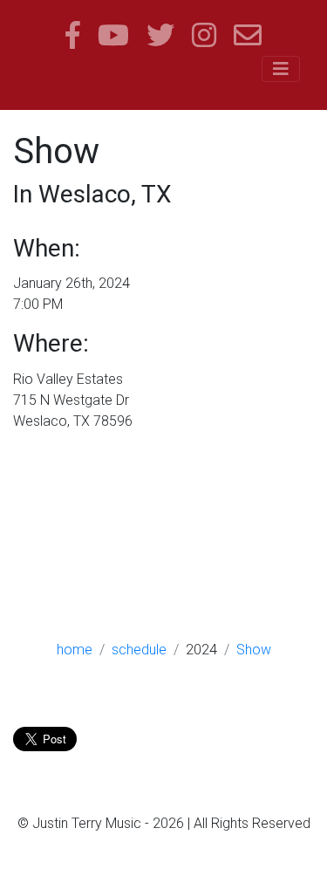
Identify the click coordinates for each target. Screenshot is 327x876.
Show (253, 649)
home (74, 649)
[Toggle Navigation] (281, 69)
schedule (139, 649)
